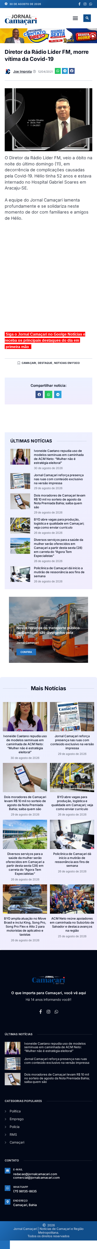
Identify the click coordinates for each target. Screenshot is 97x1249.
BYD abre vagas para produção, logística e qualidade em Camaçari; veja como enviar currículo (59, 523)
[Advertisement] (48, 278)
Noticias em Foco (67, 363)
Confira (26, 652)
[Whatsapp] (90, 4)
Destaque (45, 363)
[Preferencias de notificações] (5, 1245)
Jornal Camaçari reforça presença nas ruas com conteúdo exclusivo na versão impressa (59, 479)
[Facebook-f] (79, 4)
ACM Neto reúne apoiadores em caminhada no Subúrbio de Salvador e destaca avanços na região (72, 924)
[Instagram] (85, 4)
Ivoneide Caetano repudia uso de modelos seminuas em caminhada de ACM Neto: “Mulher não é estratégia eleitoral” (59, 457)
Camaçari (29, 363)
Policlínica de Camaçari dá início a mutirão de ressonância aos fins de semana (59, 572)
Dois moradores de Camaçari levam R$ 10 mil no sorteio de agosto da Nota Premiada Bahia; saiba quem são (59, 501)
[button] (75, 18)
